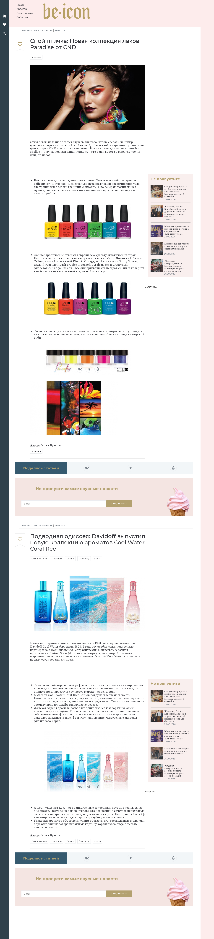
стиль (97, 558)
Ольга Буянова (43, 30)
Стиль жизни (25, 13)
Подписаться (119, 503)
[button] (4, 7)
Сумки (70, 558)
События (22, 17)
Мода (20, 4)
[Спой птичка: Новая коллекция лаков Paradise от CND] (20, 45)
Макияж (36, 57)
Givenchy (84, 558)
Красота (21, 9)
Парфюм (57, 558)
